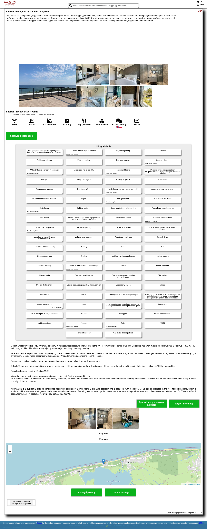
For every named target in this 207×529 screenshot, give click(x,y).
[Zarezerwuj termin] (200, 11)
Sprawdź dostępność (21, 136)
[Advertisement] (103, 43)
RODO (201, 523)
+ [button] (10, 447)
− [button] (10, 451)
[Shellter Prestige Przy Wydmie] (47, 85)
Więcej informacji (184, 403)
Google (39, 523)
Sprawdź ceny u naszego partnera (151, 403)
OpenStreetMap (194, 484)
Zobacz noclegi (120, 492)
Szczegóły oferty (86, 492)
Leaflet (184, 484)
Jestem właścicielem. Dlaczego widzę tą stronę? (21, 502)
